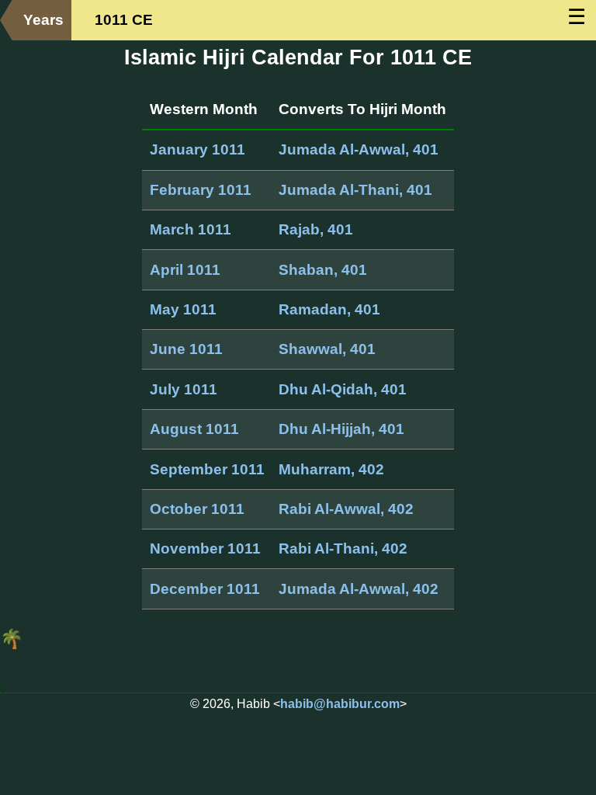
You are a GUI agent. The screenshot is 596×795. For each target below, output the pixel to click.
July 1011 (183, 389)
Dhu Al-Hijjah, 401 (341, 429)
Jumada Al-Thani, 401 (355, 190)
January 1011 (197, 149)
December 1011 (205, 589)
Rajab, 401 (316, 229)
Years (43, 20)
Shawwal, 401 (327, 349)
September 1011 (207, 469)
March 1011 (190, 229)
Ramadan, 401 (329, 309)
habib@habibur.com (340, 703)
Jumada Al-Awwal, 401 (358, 149)
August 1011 (194, 429)
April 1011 (185, 270)
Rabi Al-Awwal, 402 (346, 509)
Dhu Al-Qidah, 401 (343, 389)
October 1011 (197, 509)
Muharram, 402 (331, 469)
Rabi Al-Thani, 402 (343, 548)
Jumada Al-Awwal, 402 (358, 589)
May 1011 (183, 309)
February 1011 (200, 190)
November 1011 (205, 548)
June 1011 (186, 349)
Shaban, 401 (323, 270)
